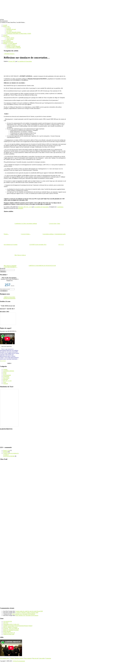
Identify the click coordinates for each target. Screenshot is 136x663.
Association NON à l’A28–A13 (11, 624)
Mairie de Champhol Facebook (11, 630)
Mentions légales (19, 658)
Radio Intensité (7, 631)
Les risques (9, 30)
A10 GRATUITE (7, 621)
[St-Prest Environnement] (4, 8)
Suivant (12, 53)
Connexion (48, 658)
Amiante (5, 35)
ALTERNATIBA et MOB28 (13, 47)
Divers (4, 372)
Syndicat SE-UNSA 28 (9, 632)
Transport (5, 383)
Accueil (5, 25)
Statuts (12, 658)
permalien (20, 208)
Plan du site (35, 658)
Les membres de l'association (24, 61)
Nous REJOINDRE (8, 42)
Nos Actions (6, 36)
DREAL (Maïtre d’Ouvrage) (10, 627)
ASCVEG (5, 623)
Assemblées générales (8, 371)
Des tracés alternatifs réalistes (13, 32)
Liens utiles (42, 658)
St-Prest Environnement (19, 661)
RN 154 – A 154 (7, 380)
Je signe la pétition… (11, 44)
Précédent (7, 53)
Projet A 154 (6, 26)
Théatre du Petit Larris (8, 634)
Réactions (20, 207)
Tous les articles (10, 37)
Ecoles (4, 373)
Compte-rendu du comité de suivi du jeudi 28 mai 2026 (29, 611)
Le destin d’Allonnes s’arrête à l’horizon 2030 (26, 612)
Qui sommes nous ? (5, 658)
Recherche (2, 268)
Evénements (6, 376)
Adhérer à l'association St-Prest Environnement (9, 297)
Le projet (8, 28)
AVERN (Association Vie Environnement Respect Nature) (17, 625)
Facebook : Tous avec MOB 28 (11, 628)
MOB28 (5, 452)
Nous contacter (7, 40)
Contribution (60, 207)
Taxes (4, 382)
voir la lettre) (3, 360)
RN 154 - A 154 (28, 207)
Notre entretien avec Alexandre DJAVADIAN (23, 614)
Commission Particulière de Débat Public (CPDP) (18, 33)
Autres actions (9, 39)
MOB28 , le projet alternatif (10, 43)
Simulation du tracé (11, 29)
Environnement (7, 375)
